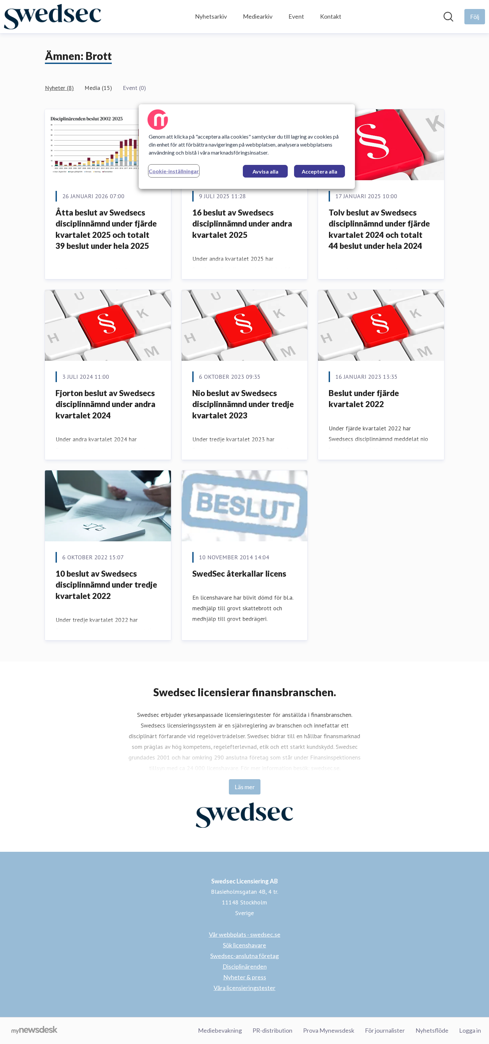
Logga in (470, 1030)
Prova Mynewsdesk (328, 1030)
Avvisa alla (265, 171)
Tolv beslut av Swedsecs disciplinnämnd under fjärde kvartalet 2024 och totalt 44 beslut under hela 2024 (379, 229)
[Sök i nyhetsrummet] (448, 16)
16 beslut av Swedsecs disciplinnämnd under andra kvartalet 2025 (242, 224)
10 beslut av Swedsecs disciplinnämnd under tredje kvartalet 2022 (106, 585)
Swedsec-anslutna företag (244, 955)
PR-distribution (272, 1030)
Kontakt (330, 16)
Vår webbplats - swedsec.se (244, 934)
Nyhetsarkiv (211, 16)
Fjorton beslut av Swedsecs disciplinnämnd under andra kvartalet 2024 (105, 404)
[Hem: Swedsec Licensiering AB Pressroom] (52, 16)
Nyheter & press (244, 977)
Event (296, 16)
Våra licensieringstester (244, 987)
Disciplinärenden (245, 966)
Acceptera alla (319, 171)
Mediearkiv (257, 16)
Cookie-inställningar (174, 171)
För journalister (385, 1030)
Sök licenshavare (244, 945)
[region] (247, 146)
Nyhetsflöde (431, 1030)
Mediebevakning (220, 1030)
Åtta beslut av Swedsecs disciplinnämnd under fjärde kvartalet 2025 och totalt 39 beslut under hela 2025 (106, 229)
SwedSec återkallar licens (239, 573)
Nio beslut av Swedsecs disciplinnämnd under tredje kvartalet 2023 (243, 404)
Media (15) (98, 88)
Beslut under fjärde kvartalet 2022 (364, 398)
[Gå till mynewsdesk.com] (34, 1030)
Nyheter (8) (59, 88)
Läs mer (245, 786)
